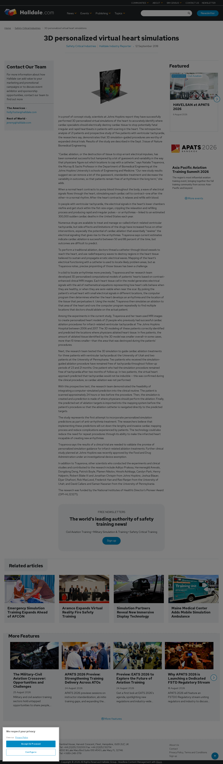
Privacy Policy (21, 737)
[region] (30, 744)
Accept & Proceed (31, 744)
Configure (31, 752)
